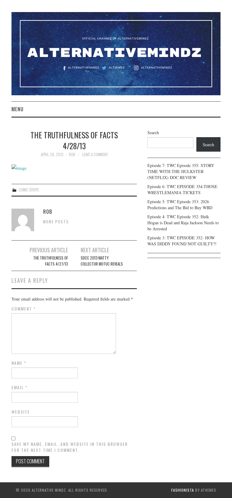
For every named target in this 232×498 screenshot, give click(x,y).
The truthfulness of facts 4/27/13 (50, 261)
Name (19, 363)
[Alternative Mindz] (115, 53)
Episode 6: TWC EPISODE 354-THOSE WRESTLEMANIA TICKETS (182, 189)
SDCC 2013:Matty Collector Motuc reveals (102, 261)
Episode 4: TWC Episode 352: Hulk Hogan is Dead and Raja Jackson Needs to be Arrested (183, 223)
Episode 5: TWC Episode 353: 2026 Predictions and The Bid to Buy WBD (179, 204)
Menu (17, 109)
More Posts (56, 222)
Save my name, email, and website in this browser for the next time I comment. (69, 447)
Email (19, 387)
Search (153, 132)
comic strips (29, 190)
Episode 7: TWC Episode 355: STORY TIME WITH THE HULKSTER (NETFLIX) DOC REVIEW (180, 171)
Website (20, 412)
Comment (23, 309)
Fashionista (182, 490)
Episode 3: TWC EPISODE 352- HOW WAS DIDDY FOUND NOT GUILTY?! (182, 241)
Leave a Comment (95, 154)
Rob (72, 154)
